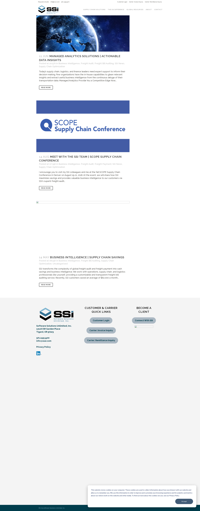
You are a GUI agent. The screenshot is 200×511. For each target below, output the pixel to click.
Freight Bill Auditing (104, 63)
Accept (184, 501)
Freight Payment (103, 164)
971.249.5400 (65, 2)
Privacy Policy (43, 347)
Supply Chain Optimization (52, 66)
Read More (46, 87)
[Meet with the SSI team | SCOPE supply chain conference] (83, 126)
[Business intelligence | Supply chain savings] (83, 227)
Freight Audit (87, 63)
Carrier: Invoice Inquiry (136, 2)
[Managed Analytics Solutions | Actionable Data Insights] (83, 26)
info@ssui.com (55, 2)
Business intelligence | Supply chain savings (87, 257)
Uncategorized (60, 263)
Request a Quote (43, 2)
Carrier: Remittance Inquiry (153, 2)
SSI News (119, 63)
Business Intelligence (69, 63)
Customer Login (122, 2)
